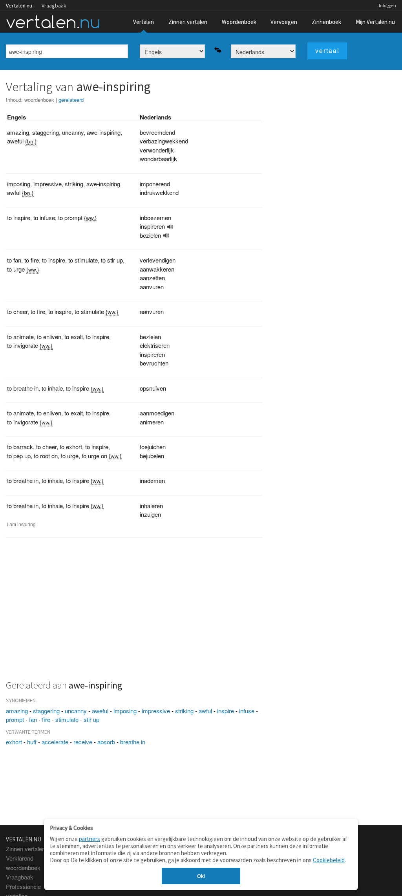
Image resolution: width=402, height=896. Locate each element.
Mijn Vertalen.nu (375, 22)
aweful (100, 711)
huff (32, 742)
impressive (156, 711)
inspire (225, 711)
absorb (106, 742)
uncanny (76, 711)
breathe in (132, 742)
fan (33, 719)
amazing (17, 711)
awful (205, 711)
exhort (14, 742)
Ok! (201, 875)
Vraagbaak (54, 5)
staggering (46, 711)
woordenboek (39, 99)
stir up (91, 719)
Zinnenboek (326, 22)
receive (82, 742)
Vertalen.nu (19, 5)
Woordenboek (239, 22)
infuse (246, 711)
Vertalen (143, 22)
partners (89, 839)
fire (46, 719)
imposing (125, 711)
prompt (15, 719)
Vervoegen (283, 22)
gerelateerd (71, 99)
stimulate (67, 719)
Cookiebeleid (329, 860)
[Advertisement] (134, 613)
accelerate (55, 742)
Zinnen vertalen (187, 22)
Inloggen (387, 5)
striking (184, 711)
